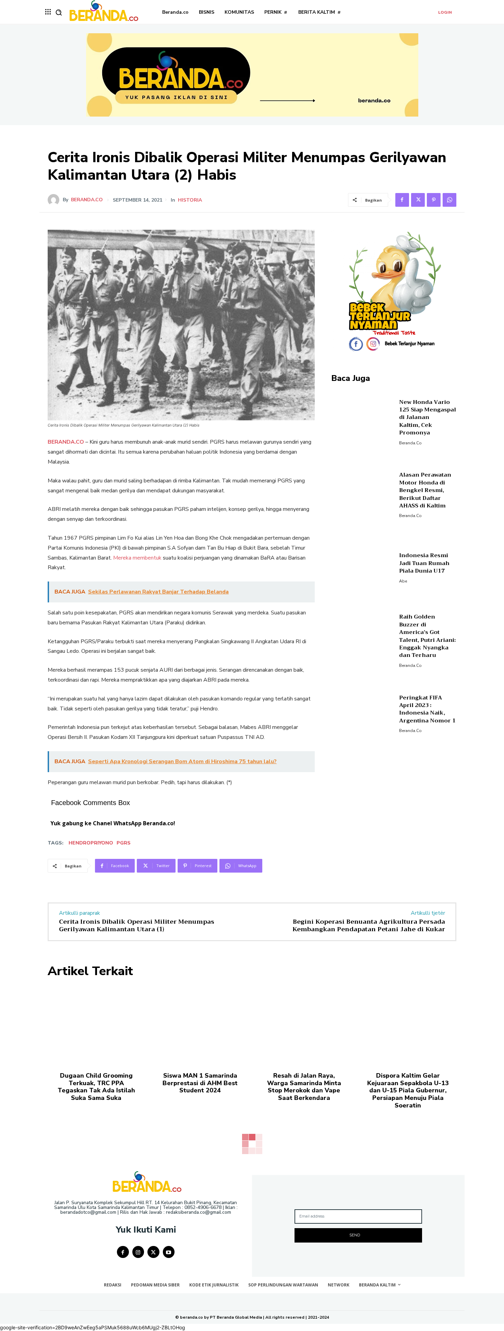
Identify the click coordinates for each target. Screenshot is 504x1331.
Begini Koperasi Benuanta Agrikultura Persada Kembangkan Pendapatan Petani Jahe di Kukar (368, 925)
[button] (58, 12)
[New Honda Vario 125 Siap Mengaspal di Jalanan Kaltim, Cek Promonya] (362, 421)
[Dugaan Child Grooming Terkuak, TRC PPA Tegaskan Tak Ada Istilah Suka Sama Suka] (96, 1025)
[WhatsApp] (449, 200)
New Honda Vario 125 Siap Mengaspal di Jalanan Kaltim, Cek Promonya (427, 417)
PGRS (124, 843)
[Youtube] (169, 1252)
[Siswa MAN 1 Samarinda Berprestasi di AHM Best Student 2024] (200, 1025)
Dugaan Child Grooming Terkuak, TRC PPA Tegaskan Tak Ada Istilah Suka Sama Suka (96, 1086)
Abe (403, 581)
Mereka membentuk (137, 558)
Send (354, 1235)
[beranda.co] (55, 200)
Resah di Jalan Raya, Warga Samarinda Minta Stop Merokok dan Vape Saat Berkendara (304, 1086)
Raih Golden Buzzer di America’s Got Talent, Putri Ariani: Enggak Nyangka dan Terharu (427, 636)
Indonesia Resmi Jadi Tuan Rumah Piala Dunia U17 (424, 563)
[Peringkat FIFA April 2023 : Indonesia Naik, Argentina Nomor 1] (362, 713)
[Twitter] (418, 200)
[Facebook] (402, 200)
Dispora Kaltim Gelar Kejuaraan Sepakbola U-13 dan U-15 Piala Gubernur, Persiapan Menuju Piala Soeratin (408, 1090)
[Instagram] (138, 1252)
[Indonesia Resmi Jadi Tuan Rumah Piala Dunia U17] (362, 567)
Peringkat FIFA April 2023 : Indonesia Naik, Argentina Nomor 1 (427, 709)
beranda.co (87, 199)
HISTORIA (190, 200)
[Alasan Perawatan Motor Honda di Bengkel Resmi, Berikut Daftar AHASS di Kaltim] (362, 494)
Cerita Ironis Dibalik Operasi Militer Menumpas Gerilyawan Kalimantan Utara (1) (136, 925)
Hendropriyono (91, 843)
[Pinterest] (434, 200)
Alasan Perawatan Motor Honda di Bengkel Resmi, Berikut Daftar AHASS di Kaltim (425, 490)
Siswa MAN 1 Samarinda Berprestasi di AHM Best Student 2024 (200, 1082)
